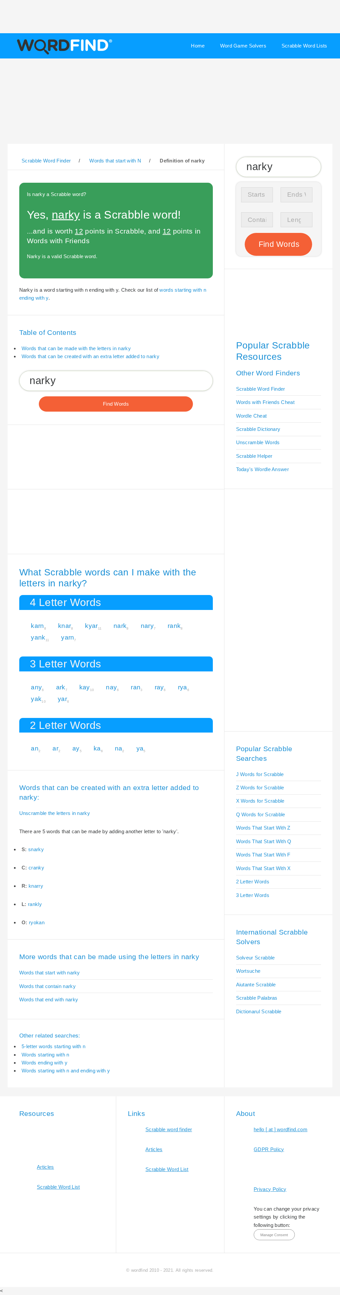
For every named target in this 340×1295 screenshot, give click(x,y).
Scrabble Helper (254, 456)
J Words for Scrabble (260, 774)
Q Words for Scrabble (260, 814)
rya (182, 687)
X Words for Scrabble (260, 801)
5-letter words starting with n (53, 1046)
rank (174, 625)
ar (55, 748)
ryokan (36, 922)
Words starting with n (45, 1054)
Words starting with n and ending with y (66, 1070)
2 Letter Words (252, 881)
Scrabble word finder (168, 1129)
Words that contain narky (47, 986)
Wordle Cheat (251, 416)
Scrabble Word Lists (304, 46)
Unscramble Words (258, 442)
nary (147, 625)
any (36, 687)
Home (198, 46)
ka (97, 748)
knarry (36, 886)
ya (140, 748)
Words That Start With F (263, 854)
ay (76, 748)
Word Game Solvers (243, 46)
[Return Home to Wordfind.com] (63, 54)
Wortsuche (248, 971)
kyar (91, 625)
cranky (36, 867)
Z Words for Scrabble (260, 787)
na (119, 748)
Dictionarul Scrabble (259, 1011)
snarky (36, 849)
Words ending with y (44, 1062)
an (35, 748)
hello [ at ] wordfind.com (280, 1129)
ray (159, 687)
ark (60, 687)
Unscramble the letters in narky (54, 813)
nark (120, 625)
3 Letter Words (252, 895)
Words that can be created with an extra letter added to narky (90, 356)
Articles (45, 1167)
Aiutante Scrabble (256, 984)
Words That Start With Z (263, 828)
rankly (35, 904)
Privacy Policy (270, 1189)
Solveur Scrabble (255, 957)
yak (36, 698)
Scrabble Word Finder (260, 389)
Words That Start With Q (264, 841)
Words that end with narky (48, 999)
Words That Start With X (263, 868)
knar (64, 625)
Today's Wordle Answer (262, 469)
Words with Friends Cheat (265, 402)
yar (62, 698)
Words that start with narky (49, 972)
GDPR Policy (269, 1149)
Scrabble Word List (58, 1187)
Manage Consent (274, 1235)
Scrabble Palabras (257, 998)
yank (38, 637)
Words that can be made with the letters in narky (76, 348)
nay (111, 687)
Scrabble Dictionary (258, 429)
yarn (67, 637)
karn (37, 625)
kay (84, 687)
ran (135, 687)
